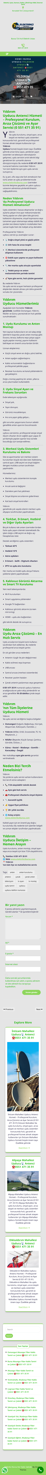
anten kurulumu (25, 872)
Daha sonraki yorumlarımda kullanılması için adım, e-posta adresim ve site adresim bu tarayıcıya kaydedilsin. (22, 982)
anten (12, 872)
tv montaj (32, 881)
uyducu (22, 885)
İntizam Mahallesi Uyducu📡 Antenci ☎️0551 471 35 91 (23, 1034)
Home (18, 59)
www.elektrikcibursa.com (15, 182)
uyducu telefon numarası (15, 890)
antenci (8, 877)
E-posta (9, 953)
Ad (7, 942)
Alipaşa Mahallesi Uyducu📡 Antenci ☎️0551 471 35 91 (23, 1163)
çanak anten (30, 877)
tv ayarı (21, 881)
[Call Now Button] (40, 1470)
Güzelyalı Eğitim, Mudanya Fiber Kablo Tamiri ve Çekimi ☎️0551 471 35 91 (22, 1441)
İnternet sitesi (11, 964)
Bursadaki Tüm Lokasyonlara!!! (23, 11)
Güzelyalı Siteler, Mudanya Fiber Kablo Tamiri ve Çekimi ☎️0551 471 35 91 (22, 1428)
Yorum (9, 916)
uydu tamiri (9, 885)
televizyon (9, 881)
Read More (23, 1148)
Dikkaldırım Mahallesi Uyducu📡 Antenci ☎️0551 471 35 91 (23, 1243)
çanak (18, 877)
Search (9, 1336)
